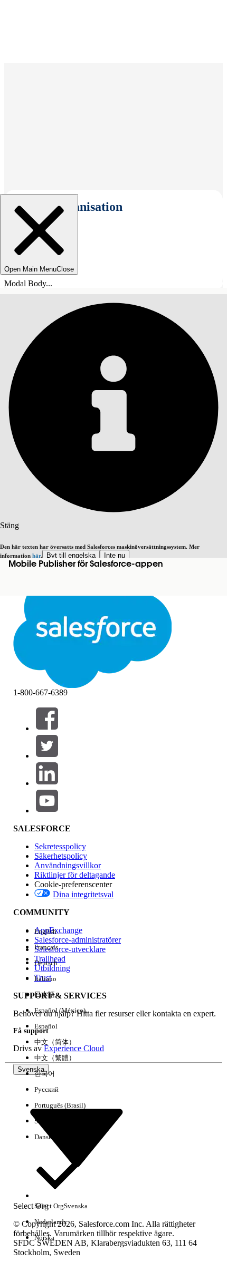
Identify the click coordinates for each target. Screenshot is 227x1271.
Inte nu (114, 555)
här (36, 555)
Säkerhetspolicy (60, 855)
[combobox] (76, 1137)
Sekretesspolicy (60, 846)
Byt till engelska (71, 555)
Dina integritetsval (83, 894)
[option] (61, 931)
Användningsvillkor (67, 865)
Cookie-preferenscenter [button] (73, 884)
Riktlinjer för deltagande (74, 874)
